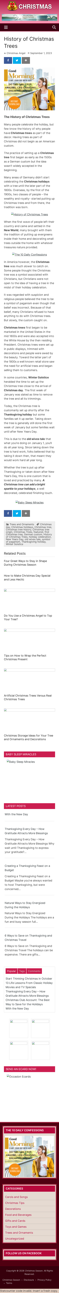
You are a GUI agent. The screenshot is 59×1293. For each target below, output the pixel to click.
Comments (34, 971)
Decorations (13, 1208)
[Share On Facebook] (8, 60)
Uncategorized (14, 1238)
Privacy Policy (44, 1280)
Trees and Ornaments (22, 524)
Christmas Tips (14, 1203)
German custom (33, 534)
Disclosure (29, 1280)
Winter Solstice (14, 544)
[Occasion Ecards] (29, 1093)
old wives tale (33, 539)
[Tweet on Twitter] (17, 60)
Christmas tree (42, 527)
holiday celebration (40, 536)
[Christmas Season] (29, 5)
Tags (22, 971)
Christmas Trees (23, 531)
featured (38, 531)
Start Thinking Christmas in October (29, 978)
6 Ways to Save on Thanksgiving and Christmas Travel (28, 937)
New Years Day (14, 539)
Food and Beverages (18, 1214)
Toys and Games (15, 1226)
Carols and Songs (16, 1197)
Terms (9, 1283)
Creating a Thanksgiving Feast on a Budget (27, 868)
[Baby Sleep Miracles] (30, 502)
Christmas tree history (18, 529)
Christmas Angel (16, 53)
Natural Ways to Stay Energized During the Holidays (25, 905)
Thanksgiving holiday (33, 541)
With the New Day (16, 814)
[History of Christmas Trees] (29, 214)
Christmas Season (11, 1280)
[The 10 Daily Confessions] (29, 20)
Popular (11, 971)
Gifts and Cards (15, 1220)
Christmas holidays (22, 527)
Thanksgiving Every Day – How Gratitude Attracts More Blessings (26, 831)
